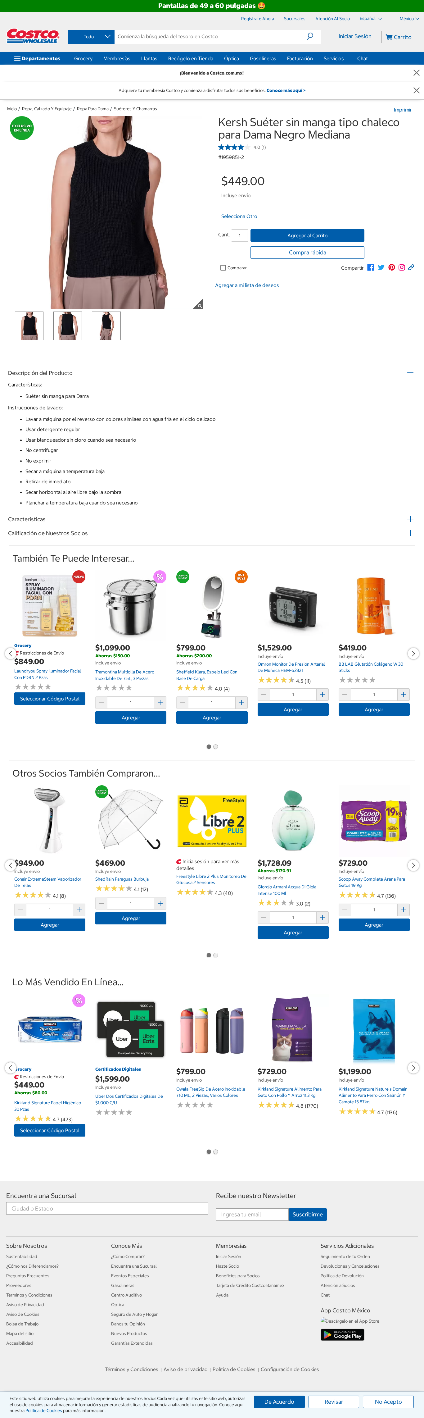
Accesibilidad (19, 1343)
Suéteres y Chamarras (135, 109)
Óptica (231, 58)
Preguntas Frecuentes (27, 1276)
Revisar (334, 1401)
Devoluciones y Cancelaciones (350, 1266)
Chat (362, 58)
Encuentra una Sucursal (41, 1196)
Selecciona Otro (239, 216)
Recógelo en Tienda (190, 58)
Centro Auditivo (126, 1295)
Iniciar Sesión (355, 36)
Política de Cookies (43, 1410)
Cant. (224, 234)
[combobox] (90, 36)
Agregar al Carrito (307, 235)
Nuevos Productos (129, 1333)
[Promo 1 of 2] (208, 747)
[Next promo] (413, 653)
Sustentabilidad (21, 1256)
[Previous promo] (10, 653)
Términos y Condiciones (29, 1295)
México (407, 18)
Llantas (149, 58)
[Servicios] (345, 58)
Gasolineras (263, 58)
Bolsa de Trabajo (22, 1324)
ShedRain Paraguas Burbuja (122, 879)
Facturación (300, 58)
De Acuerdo (279, 1401)
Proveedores (18, 1285)
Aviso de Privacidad (25, 1304)
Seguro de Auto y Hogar (134, 1314)
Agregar (131, 717)
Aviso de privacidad (186, 1369)
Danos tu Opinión (128, 1324)
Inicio (12, 109)
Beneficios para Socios (238, 1276)
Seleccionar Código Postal (49, 698)
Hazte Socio (227, 1266)
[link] (370, 267)
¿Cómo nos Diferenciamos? (32, 1266)
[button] (314, 36)
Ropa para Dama (93, 109)
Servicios (334, 58)
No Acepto (388, 1401)
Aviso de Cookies (22, 1314)
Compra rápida (307, 252)
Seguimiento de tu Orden (345, 1256)
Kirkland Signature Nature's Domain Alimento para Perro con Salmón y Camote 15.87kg (373, 1095)
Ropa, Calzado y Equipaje (47, 109)
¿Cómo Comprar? (128, 1256)
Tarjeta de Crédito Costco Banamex (250, 1285)
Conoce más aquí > (286, 90)
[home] (33, 35)
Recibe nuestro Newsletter (256, 1196)
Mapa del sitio (20, 1333)
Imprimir (403, 110)
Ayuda (222, 1295)
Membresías (116, 58)
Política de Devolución (342, 1276)
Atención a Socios (338, 1285)
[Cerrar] (416, 73)
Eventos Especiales (130, 1276)
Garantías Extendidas (132, 1343)
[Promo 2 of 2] (215, 747)
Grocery (83, 58)
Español (368, 18)
